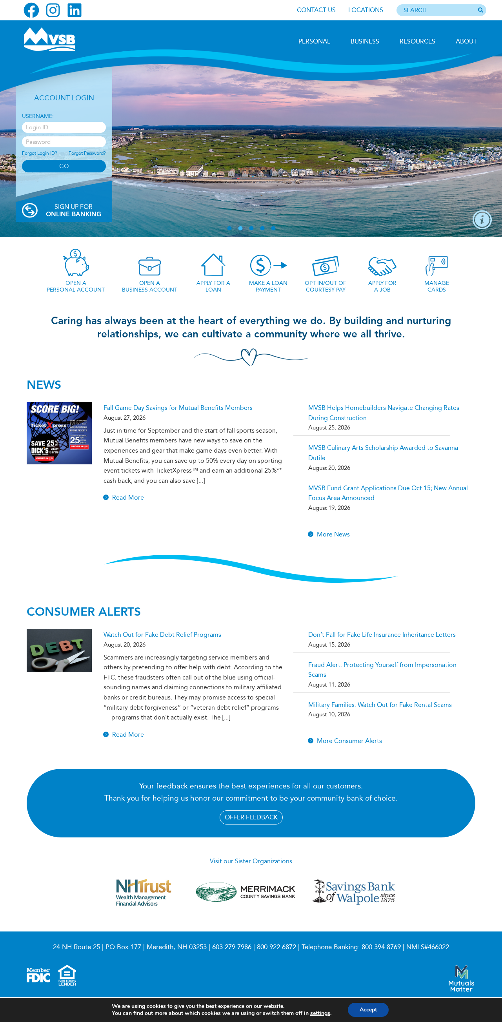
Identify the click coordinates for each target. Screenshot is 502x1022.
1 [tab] (229, 228)
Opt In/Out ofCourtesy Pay (325, 286)
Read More (128, 497)
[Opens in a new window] (31, 10)
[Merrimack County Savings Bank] (246, 909)
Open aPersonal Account (76, 286)
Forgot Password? (87, 153)
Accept (368, 1009)
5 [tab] (273, 228)
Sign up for (73, 210)
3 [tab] (251, 228)
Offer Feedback (251, 817)
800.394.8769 (381, 947)
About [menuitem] (466, 41)
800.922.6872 (276, 947)
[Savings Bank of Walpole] (354, 904)
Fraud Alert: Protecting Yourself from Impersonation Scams (382, 670)
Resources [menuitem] (417, 41)
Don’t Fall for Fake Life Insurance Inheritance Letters (382, 634)
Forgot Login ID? (39, 153)
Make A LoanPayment (268, 286)
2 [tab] (240, 228)
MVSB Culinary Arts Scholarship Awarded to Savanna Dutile (383, 453)
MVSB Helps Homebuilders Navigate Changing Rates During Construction (383, 413)
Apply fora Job (382, 286)
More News (333, 534)
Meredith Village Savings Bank (65, 39)
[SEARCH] (480, 10)
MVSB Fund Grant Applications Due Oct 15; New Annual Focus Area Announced (388, 493)
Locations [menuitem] (365, 10)
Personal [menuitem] (314, 41)
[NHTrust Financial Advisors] (143, 909)
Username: (38, 116)
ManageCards (436, 286)
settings (320, 1013)
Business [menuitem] (365, 41)
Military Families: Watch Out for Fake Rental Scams (380, 705)
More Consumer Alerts (349, 741)
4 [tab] (262, 228)
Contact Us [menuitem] (316, 10)
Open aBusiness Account (149, 286)
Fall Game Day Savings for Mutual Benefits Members (178, 407)
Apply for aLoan (213, 286)
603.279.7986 (231, 947)
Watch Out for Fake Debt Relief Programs (162, 634)
